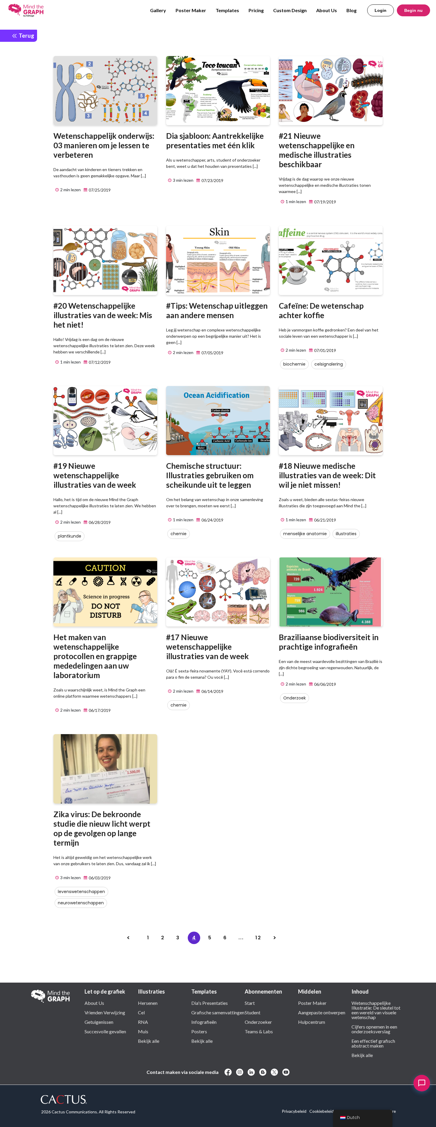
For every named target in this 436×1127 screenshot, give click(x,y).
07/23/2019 (212, 180)
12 (258, 937)
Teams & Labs (259, 1031)
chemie (179, 534)
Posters (199, 1031)
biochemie (294, 364)
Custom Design (290, 10)
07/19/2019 (324, 201)
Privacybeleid (294, 1111)
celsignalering (328, 364)
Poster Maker (191, 10)
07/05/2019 (212, 352)
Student (252, 1012)
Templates (227, 10)
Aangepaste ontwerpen (321, 1012)
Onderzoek (294, 698)
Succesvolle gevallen (105, 1031)
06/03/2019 (99, 877)
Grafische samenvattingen (217, 1012)
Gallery (158, 10)
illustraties (346, 534)
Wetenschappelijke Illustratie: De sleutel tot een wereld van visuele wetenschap (375, 1010)
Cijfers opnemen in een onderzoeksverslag (374, 1029)
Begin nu (413, 10)
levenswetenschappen (81, 892)
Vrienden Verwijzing (105, 1012)
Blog (351, 10)
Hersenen (147, 1002)
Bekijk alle (148, 1040)
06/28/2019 (99, 522)
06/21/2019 (324, 519)
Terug (25, 35)
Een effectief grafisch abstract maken (373, 1043)
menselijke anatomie (305, 534)
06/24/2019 (212, 519)
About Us (326, 10)
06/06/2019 (324, 684)
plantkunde (69, 536)
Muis (143, 1031)
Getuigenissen (99, 1021)
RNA (143, 1021)
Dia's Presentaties (209, 1002)
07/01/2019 (324, 350)
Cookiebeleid (321, 1111)
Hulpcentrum (311, 1021)
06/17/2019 (99, 710)
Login (380, 10)
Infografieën (204, 1021)
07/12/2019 (99, 362)
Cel (141, 1012)
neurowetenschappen (81, 903)
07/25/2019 (99, 189)
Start (250, 1002)
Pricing (256, 10)
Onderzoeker (258, 1021)
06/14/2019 (212, 691)
